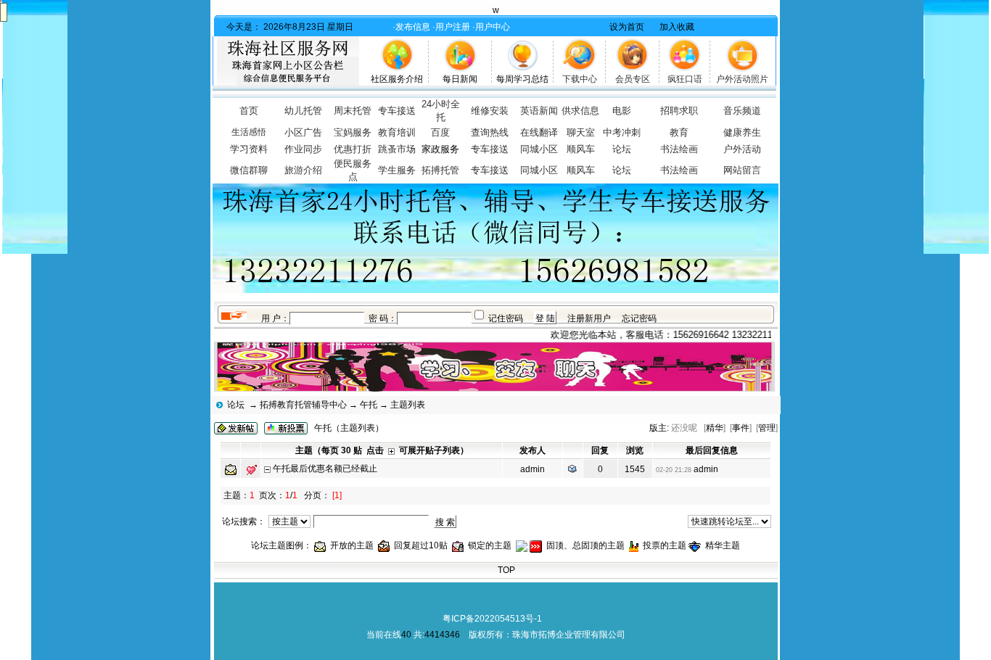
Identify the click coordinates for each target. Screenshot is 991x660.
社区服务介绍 (397, 79)
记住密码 (505, 318)
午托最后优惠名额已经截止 (325, 468)
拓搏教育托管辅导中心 (303, 405)
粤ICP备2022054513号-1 (492, 619)
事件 (740, 428)
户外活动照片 (742, 79)
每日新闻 (460, 79)
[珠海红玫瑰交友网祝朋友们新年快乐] (956, 251)
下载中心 (579, 79)
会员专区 (632, 79)
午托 (368, 405)
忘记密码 (639, 318)
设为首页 (626, 27)
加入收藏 (676, 27)
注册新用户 (589, 318)
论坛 (235, 405)
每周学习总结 (522, 79)
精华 (714, 428)
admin (532, 469)
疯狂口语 (684, 79)
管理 (767, 428)
